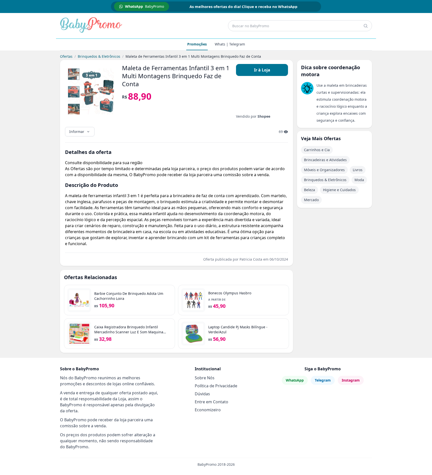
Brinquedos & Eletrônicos (99, 56)
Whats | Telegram (230, 44)
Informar (76, 131)
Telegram (323, 380)
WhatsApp (295, 380)
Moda (359, 179)
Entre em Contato (211, 402)
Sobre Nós (204, 378)
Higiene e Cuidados (339, 189)
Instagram (351, 380)
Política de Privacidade (216, 386)
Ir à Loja (262, 70)
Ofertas (66, 56)
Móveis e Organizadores (324, 169)
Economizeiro (208, 410)
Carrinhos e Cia (317, 149)
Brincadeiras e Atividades (325, 159)
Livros (357, 169)
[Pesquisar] (365, 25)
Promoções (197, 44)
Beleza (309, 189)
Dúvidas (202, 394)
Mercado (311, 199)
